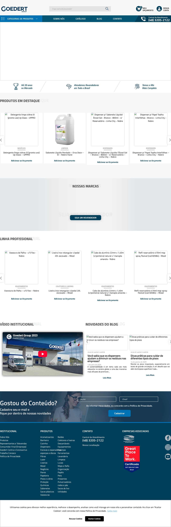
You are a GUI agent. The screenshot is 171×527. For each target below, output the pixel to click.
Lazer (42, 459)
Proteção (44, 482)
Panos (43, 472)
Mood (42, 466)
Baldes (61, 437)
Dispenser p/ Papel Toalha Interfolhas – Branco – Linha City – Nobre (151, 153)
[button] (4, 43)
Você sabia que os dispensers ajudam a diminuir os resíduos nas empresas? (107, 358)
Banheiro (44, 440)
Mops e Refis (63, 466)
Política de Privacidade (141, 405)
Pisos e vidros (46, 478)
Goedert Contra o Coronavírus (13, 449)
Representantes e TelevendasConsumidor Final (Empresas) (13, 445)
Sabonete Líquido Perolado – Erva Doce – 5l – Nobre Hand (65, 153)
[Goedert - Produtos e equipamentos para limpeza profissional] (14, 12)
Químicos (44, 485)
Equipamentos (64, 446)
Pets (60, 475)
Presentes (62, 478)
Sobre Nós (59, 18)
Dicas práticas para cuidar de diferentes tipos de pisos (147, 357)
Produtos (4, 440)
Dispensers (45, 446)
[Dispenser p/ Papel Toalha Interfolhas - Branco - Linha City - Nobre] (151, 129)
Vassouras (45, 494)
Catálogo (81, 18)
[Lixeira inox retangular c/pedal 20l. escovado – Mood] (64, 267)
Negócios (44, 469)
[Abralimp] (128, 442)
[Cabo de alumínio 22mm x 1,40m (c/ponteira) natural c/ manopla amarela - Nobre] (107, 267)
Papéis (61, 472)
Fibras (43, 456)
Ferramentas (63, 453)
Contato (117, 18)
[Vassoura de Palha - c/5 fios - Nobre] (21, 267)
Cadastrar (119, 413)
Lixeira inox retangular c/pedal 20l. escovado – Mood (65, 292)
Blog (99, 18)
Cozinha (44, 443)
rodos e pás (63, 485)
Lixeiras (43, 462)
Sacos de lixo (63, 488)
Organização (63, 469)
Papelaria (44, 475)
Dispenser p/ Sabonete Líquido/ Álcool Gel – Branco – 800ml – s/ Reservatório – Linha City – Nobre (107, 154)
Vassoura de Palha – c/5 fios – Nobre (21, 291)
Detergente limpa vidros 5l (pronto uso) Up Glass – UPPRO (21, 153)
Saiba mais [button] (112, 510)
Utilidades (62, 491)
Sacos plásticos (47, 491)
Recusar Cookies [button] (75, 518)
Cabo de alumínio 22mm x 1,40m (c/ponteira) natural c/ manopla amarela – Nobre (107, 293)
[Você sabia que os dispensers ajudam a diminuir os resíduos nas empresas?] (107, 342)
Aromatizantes (47, 437)
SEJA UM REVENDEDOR (85, 217)
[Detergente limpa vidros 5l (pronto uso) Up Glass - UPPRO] (21, 129)
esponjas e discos (48, 453)
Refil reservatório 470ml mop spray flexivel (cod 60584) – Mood (150, 292)
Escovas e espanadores (50, 449)
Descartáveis (63, 443)
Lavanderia (63, 456)
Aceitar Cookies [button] (94, 518)
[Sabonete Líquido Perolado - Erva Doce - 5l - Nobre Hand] (64, 129)
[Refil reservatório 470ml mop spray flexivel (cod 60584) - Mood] (151, 267)
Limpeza (61, 459)
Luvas (60, 462)
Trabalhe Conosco (8, 453)
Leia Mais (107, 377)
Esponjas (62, 449)
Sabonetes (45, 488)
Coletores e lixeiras (66, 440)
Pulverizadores (64, 482)
